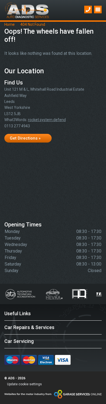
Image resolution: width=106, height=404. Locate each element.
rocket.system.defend (47, 120)
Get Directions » (25, 138)
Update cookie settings (24, 384)
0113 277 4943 (17, 126)
